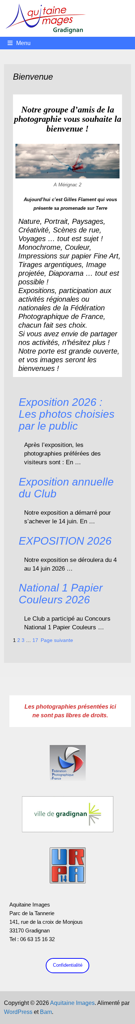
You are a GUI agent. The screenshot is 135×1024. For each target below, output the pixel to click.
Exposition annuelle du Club (66, 488)
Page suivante (57, 640)
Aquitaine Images (72, 1003)
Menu (23, 43)
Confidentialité (67, 965)
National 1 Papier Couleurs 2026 (61, 594)
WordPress (18, 1012)
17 (35, 640)
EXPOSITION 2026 (65, 541)
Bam (46, 1012)
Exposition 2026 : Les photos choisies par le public (66, 414)
